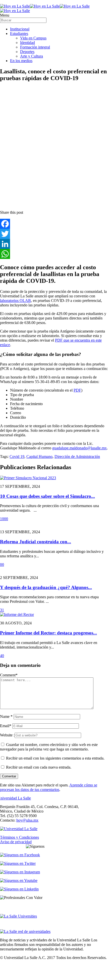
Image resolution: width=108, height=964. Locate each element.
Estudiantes (19, 33)
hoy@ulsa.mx (27, 820)
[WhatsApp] (54, 254)
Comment (9, 675)
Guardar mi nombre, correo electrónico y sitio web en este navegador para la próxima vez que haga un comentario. (49, 746)
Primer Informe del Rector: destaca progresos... (48, 632)
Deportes (27, 51)
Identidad (27, 42)
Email (5, 726)
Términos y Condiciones (19, 837)
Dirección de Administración (77, 456)
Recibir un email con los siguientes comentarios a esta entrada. (55, 758)
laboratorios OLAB (15, 300)
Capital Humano (39, 456)
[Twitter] (54, 234)
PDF (77, 390)
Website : (7, 735)
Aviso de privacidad (16, 842)
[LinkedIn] (54, 244)
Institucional (19, 29)
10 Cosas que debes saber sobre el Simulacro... (47, 496)
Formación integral (35, 47)
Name (6, 716)
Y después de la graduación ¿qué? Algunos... (46, 587)
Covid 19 (17, 456)
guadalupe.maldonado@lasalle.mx (79, 448)
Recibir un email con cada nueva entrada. (38, 767)
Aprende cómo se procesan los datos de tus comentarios (48, 787)
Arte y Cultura (31, 56)
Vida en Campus (33, 38)
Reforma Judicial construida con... (35, 541)
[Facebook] (54, 224)
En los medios (21, 61)
